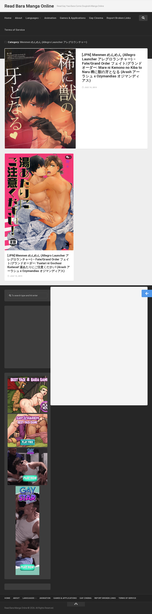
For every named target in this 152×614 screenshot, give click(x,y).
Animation (50, 17)
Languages (32, 17)
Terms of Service (14, 29)
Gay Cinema (96, 17)
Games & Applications (73, 17)
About (18, 17)
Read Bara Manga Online (29, 6)
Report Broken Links (119, 17)
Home (7, 17)
